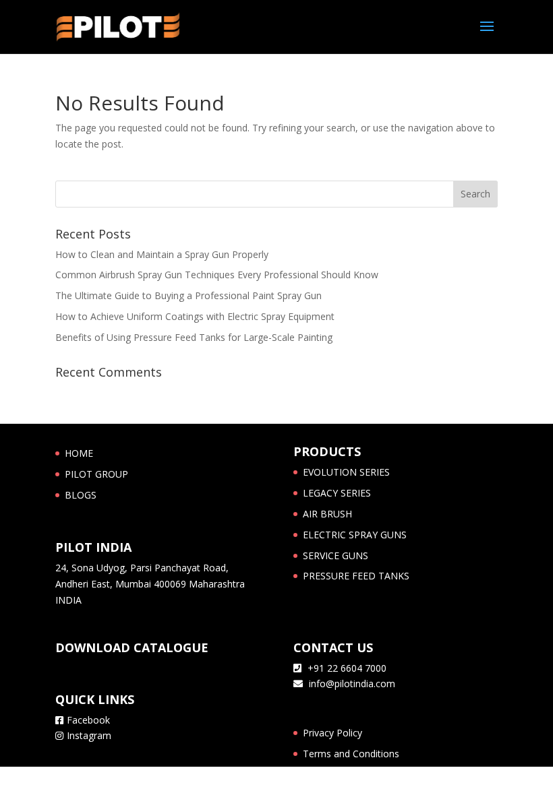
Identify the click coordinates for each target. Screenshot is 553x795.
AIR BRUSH (327, 513)
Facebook (88, 719)
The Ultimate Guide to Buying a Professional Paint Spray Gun (188, 295)
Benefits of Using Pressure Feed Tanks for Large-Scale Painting (193, 337)
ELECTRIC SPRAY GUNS (355, 534)
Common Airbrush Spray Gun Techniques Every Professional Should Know (216, 274)
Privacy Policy (332, 732)
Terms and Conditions (351, 753)
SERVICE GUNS (335, 555)
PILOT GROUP (96, 474)
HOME (79, 453)
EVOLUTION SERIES (346, 472)
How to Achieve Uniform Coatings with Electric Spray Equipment (194, 316)
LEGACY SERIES (337, 492)
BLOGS (80, 494)
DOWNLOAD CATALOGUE (131, 647)
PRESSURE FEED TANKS (356, 575)
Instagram (89, 735)
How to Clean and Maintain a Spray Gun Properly (161, 254)
